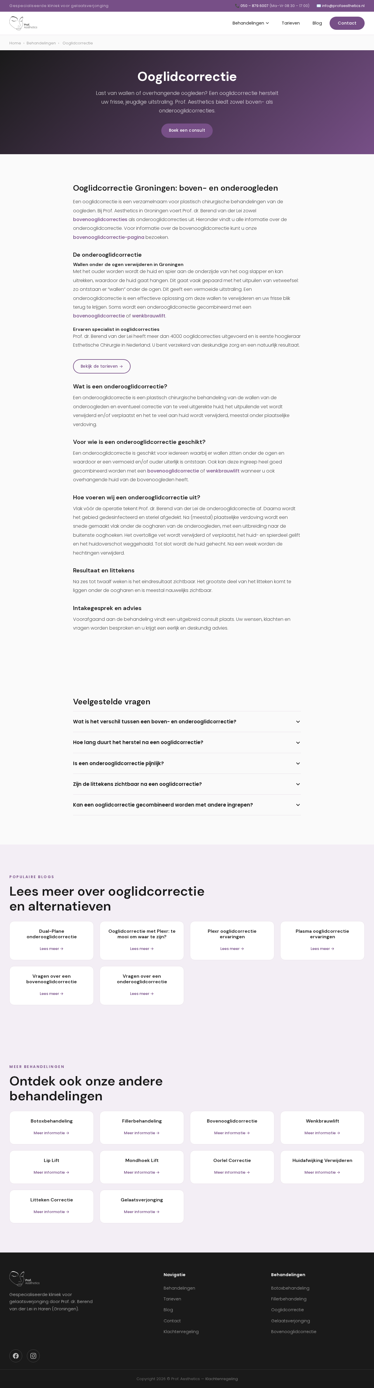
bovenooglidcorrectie (99, 315)
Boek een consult (187, 130)
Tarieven (291, 23)
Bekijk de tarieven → (102, 366)
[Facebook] (15, 1355)
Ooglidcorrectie (287, 1310)
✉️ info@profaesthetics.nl (340, 5)
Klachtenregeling (181, 1332)
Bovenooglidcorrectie (293, 1332)
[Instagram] (33, 1355)
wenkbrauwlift (148, 315)
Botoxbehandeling (290, 1288)
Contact (347, 23)
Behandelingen (248, 23)
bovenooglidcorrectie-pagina (108, 237)
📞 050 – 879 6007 (272, 5)
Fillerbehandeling (289, 1299)
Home (15, 43)
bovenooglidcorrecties (100, 219)
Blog (317, 23)
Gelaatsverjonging (290, 1321)
